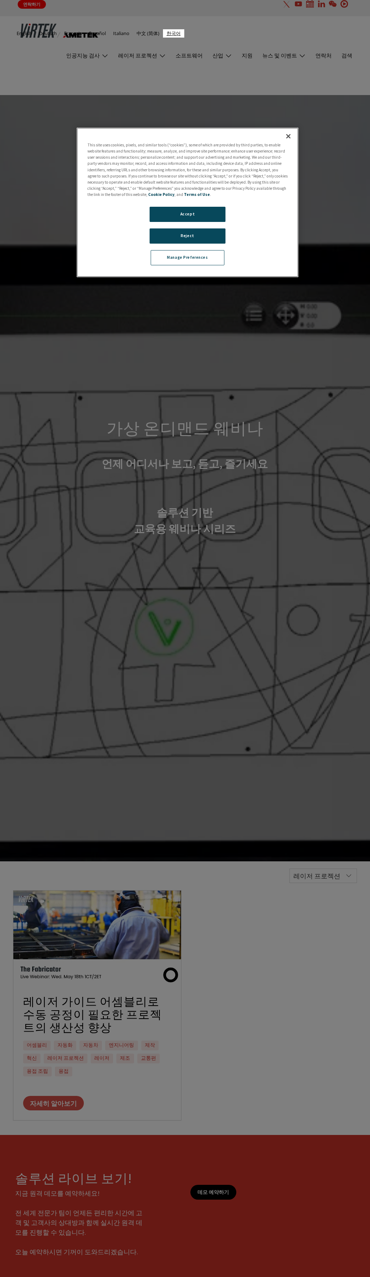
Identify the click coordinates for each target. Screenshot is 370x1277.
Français (73, 33)
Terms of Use (197, 194)
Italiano (121, 33)
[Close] (288, 136)
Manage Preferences (187, 257)
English (24, 33)
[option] (24, 33)
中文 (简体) (148, 33)
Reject (187, 235)
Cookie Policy (161, 194)
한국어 (174, 33)
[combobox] (173, 33)
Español (97, 33)
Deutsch (48, 33)
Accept (187, 214)
